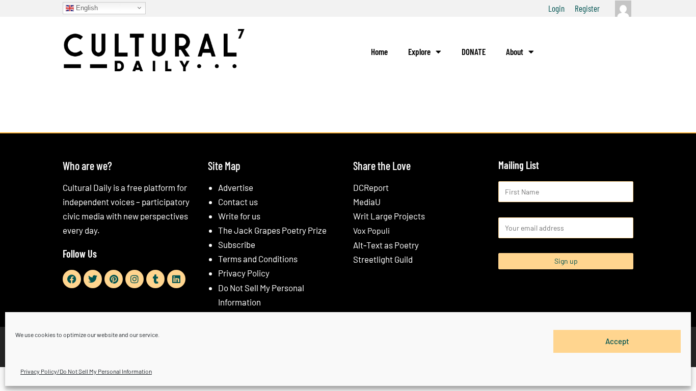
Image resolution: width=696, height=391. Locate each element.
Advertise (235, 187)
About (514, 51)
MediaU (367, 202)
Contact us (238, 202)
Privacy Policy (244, 273)
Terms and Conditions (258, 259)
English (86, 7)
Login (556, 8)
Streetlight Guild (383, 259)
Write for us (239, 216)
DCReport (371, 187)
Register (587, 8)
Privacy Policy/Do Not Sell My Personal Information (86, 371)
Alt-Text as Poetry (386, 245)
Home (379, 51)
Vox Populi (371, 230)
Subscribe (236, 244)
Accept (617, 341)
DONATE (474, 51)
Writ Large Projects (389, 216)
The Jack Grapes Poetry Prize (272, 230)
